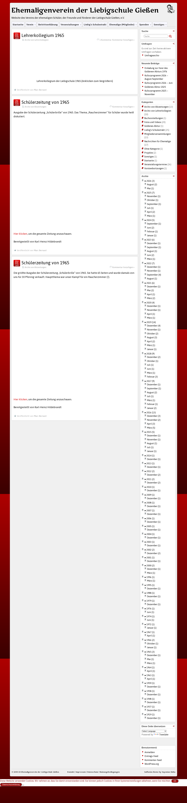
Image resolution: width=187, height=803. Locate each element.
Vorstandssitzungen (154, 168)
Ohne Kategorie (152, 149)
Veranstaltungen (70, 24)
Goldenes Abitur (152, 126)
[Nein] (23, 785)
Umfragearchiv (152, 55)
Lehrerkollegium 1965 (42, 35)
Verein (29, 24)
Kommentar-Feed (153, 760)
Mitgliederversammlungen (157, 134)
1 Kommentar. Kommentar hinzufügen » (117, 40)
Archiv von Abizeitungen (35, 107)
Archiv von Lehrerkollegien (36, 40)
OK (175, 781)
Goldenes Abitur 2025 (155, 87)
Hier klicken (20, 233)
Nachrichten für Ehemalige (157, 141)
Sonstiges (159, 24)
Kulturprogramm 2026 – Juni (159, 83)
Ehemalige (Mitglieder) (121, 24)
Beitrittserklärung (48, 24)
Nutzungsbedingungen (110, 772)
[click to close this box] (173, 31)
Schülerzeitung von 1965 (45, 102)
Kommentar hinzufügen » (123, 107)
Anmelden (150, 752)
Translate (163, 734)
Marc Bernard (40, 90)
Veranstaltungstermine (155, 164)
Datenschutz (92, 772)
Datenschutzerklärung (11, 785)
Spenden (144, 24)
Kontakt (70, 772)
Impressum (81, 772)
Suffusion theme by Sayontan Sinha (159, 772)
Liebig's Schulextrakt (154, 130)
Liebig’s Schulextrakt (95, 24)
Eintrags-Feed (151, 756)
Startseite (18, 24)
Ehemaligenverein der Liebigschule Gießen (85, 10)
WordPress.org (152, 764)
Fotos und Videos (152, 122)
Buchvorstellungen (153, 118)
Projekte (148, 152)
